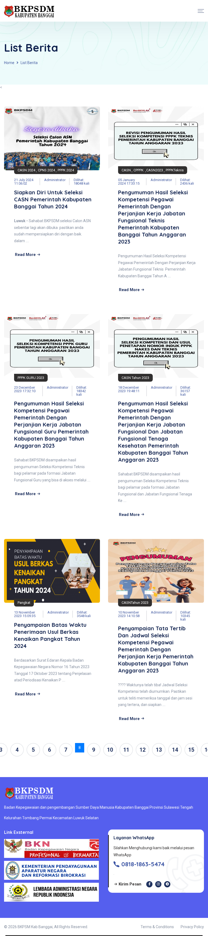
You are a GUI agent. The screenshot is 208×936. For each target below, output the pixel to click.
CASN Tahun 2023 (135, 378)
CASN (126, 170)
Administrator (55, 180)
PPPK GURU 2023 (31, 378)
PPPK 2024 (66, 170)
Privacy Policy (192, 927)
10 (110, 750)
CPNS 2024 (46, 170)
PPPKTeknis (175, 170)
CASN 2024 (26, 170)
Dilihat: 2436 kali (187, 181)
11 (126, 750)
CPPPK (139, 170)
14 (175, 750)
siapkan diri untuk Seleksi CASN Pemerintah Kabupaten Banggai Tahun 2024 (53, 199)
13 (159, 750)
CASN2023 (154, 170)
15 (191, 750)
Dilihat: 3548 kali (84, 614)
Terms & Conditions (157, 927)
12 (142, 750)
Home (9, 63)
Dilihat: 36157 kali (185, 391)
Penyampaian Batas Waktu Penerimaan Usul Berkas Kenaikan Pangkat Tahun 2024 (50, 635)
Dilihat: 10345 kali (185, 616)
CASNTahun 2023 (135, 603)
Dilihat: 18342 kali (81, 391)
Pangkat (24, 603)
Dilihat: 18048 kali (81, 181)
